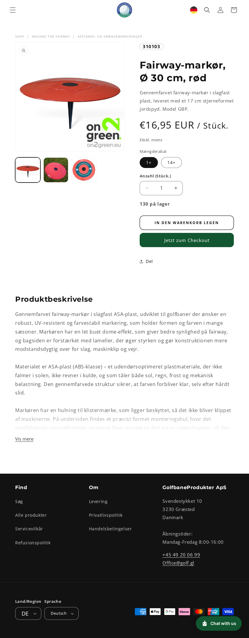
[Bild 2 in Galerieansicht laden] (56, 170)
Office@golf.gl (178, 563)
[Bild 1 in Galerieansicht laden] (27, 170)
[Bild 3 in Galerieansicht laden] (84, 170)
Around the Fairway (51, 36)
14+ (171, 162)
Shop (19, 36)
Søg (19, 501)
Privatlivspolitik (106, 515)
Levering (98, 501)
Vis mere (24, 439)
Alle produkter (31, 515)
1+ (149, 162)
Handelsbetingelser (110, 529)
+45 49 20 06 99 (181, 555)
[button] (12, 10)
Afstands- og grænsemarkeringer (110, 36)
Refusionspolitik (33, 543)
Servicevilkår (29, 529)
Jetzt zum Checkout (187, 240)
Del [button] (149, 261)
